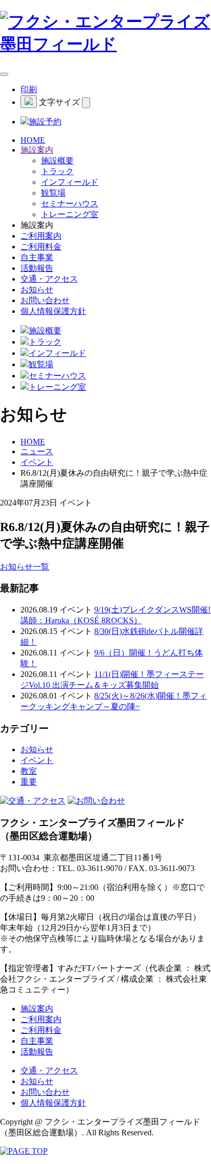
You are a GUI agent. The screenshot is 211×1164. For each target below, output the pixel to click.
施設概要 (57, 160)
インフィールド (69, 182)
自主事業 (36, 257)
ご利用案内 (40, 235)
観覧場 (53, 192)
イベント (36, 462)
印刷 (28, 89)
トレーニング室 (69, 214)
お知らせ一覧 (24, 566)
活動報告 (36, 268)
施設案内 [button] (36, 149)
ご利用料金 (40, 246)
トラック (57, 171)
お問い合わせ (45, 300)
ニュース (36, 451)
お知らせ (36, 289)
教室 (28, 771)
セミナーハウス (69, 203)
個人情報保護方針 (53, 311)
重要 (28, 781)
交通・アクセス (49, 278)
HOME (32, 140)
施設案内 (36, 1008)
